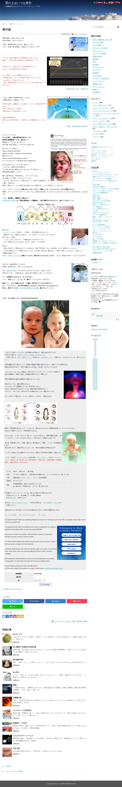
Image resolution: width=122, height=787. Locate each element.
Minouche (99, 316)
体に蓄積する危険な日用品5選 (24, 647)
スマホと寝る (97, 75)
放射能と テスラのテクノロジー (102, 155)
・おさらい (95, 171)
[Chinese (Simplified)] (97, 2)
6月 (95, 345)
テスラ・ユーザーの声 (98, 151)
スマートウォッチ (99, 87)
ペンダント (7, 239)
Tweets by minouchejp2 (99, 329)
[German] (107, 2)
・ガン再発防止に (97, 207)
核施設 (95, 89)
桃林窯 (93, 161)
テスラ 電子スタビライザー (102, 124)
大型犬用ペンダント (68, 357)
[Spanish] (119, 2)
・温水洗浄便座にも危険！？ (101, 221)
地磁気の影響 (97, 56)
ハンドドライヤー (99, 81)
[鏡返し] (7, 689)
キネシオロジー (96, 159)
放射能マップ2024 (20, 723)
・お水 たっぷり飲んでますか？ (102, 191)
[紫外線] (55, 601)
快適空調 (96, 73)
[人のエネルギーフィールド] (7, 739)
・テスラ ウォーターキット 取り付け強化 (105, 189)
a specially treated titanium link (53, 568)
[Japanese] (112, 2)
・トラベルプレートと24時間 (101, 179)
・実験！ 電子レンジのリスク (101, 217)
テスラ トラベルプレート (102, 118)
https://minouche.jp (110, 276)
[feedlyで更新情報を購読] (18, 616)
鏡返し (15, 685)
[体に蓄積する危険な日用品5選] (7, 651)
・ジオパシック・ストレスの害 (101, 251)
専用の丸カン (10, 498)
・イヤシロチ (95, 223)
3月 (95, 351)
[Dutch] (99, 2)
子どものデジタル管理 (100, 48)
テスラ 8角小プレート (101, 105)
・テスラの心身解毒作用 (99, 193)
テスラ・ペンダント (14, 189)
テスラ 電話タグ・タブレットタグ (105, 127)
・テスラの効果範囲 (98, 225)
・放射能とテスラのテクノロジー (102, 241)
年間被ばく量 (97, 84)
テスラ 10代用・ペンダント (50, 502)
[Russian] (117, 2)
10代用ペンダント (23, 355)
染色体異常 (96, 92)
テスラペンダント (60, 621)
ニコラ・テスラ (98, 131)
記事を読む (16, 642)
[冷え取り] (7, 676)
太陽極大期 (17, 698)
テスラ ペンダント (80, 34)
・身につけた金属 (97, 239)
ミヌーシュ (96, 137)
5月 (95, 347)
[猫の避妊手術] (7, 663)
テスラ (96, 102)
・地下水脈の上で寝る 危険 (100, 247)
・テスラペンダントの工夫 (100, 173)
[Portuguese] (114, 2)
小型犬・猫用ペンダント (24, 357)
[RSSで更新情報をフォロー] (22, 616)
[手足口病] (7, 752)
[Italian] (109, 2)
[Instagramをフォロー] (11, 616)
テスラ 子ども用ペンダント (28, 288)
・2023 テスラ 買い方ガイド (100, 205)
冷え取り (16, 672)
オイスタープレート (23, 457)
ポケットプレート (42, 457)
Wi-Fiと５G (17, 634)
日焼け (74, 621)
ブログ (43, 515)
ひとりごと (96, 134)
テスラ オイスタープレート (102, 111)
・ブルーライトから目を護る (101, 201)
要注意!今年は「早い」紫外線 (75, 89)
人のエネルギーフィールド (23, 736)
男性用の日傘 (11, 270)
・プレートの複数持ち (98, 215)
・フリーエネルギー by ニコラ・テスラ (104, 175)
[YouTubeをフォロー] (14, 616)
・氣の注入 (95, 233)
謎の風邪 (96, 64)
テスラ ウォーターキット (102, 108)
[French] (104, 2)
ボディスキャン (98, 51)
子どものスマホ (98, 67)
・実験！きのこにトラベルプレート (103, 177)
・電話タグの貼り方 (98, 203)
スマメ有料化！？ (99, 45)
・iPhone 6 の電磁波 (98, 187)
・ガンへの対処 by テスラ (100, 209)
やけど (69, 621)
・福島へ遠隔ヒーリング (99, 199)
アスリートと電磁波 (99, 53)
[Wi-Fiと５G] (7, 638)
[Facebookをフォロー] (7, 616)
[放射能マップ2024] (7, 727)
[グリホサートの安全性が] (7, 714)
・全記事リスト (96, 262)
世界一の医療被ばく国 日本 (102, 40)
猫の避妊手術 (18, 660)
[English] (102, 2)
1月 (95, 355)
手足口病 (16, 748)
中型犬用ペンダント (47, 357)
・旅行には (95, 195)
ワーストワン (97, 70)
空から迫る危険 (98, 42)
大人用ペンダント (40, 355)
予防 (94, 62)
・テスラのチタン (97, 237)
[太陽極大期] (7, 701)
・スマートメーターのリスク (101, 229)
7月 (95, 343)
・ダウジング (95, 219)
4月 (95, 349)
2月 (95, 353)
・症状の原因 (95, 197)
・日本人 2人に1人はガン (100, 213)
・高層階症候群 (96, 253)
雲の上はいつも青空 (18, 2)
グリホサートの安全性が (22, 710)
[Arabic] (94, 2)
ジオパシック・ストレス (99, 157)
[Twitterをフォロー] (4, 616)
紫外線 (79, 621)
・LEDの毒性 (95, 185)
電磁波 (85, 621)
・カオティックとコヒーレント (101, 231)
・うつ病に (95, 211)
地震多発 (96, 59)
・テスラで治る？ (97, 235)
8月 (95, 341)
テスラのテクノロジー (9, 200)
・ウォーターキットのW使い (101, 227)
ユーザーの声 (11, 515)
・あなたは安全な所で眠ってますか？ (104, 249)
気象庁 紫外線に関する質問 (76, 126)
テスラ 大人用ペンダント (20, 502)
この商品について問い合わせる (12, 589)
